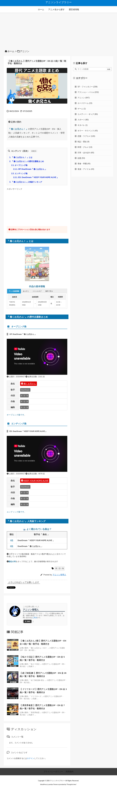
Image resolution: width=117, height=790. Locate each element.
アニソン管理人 (59, 575)
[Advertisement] (58, 30)
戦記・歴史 (83, 142)
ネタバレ (83, 125)
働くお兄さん (29, 384)
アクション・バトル (88, 92)
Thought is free (71, 784)
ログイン (30, 758)
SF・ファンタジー (87, 87)
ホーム (10, 51)
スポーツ (83, 120)
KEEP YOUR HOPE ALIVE (35, 480)
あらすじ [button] (26, 291)
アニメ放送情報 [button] (14, 291)
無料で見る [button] (49, 291)
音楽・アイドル (86, 169)
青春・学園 (84, 164)
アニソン (24, 51)
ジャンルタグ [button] (37, 291)
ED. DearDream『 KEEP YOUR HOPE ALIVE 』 (36, 177)
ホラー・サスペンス (88, 131)
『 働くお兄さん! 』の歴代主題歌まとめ (26, 161)
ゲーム (82, 109)
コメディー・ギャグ (88, 114)
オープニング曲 (19, 165)
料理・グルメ (85, 147)
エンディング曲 (19, 173)
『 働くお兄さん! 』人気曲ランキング (25, 182)
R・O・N (60, 568)
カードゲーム (85, 103)
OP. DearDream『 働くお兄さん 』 (30, 169)
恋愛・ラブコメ (86, 136)
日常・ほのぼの (86, 153)
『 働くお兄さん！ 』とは (20, 157)
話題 (81, 158)
